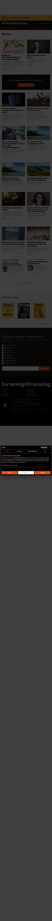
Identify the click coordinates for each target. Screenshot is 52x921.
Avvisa (9, 472)
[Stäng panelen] (50, 447)
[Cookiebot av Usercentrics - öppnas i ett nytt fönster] (41, 448)
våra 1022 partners (9, 457)
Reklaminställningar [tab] (32, 451)
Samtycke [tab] (7, 451)
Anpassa (25, 472)
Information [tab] (19, 451)
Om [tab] (45, 451)
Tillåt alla (43, 472)
